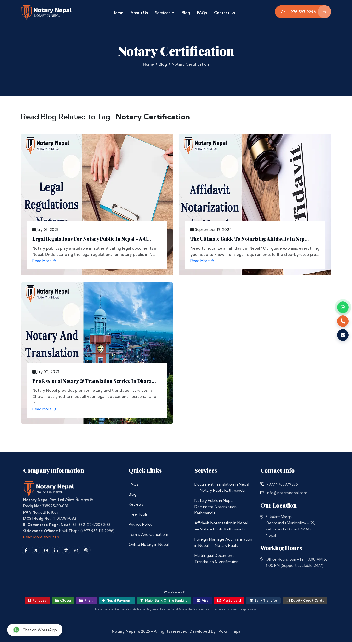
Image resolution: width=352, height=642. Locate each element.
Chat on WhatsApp (40, 629)
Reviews (136, 504)
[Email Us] (262, 493)
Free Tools (138, 514)
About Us (139, 12)
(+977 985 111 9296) (97, 530)
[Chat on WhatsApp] (343, 307)
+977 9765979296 (282, 484)
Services (163, 12)
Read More (42, 260)
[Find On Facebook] (26, 550)
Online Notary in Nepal (149, 544)
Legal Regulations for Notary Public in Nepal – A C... (91, 238)
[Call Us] (262, 484)
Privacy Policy (140, 524)
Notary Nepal (124, 631)
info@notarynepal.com (287, 492)
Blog (186, 12)
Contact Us (224, 12)
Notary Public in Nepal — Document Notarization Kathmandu (216, 506)
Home (117, 12)
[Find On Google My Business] (66, 550)
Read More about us (41, 537)
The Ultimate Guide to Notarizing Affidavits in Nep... (249, 238)
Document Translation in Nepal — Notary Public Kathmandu (221, 487)
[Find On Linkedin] (56, 550)
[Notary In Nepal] (48, 488)
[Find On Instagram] (46, 550)
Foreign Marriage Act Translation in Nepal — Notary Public (223, 542)
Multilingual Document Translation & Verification (216, 558)
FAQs (202, 12)
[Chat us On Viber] (86, 550)
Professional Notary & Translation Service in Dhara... (94, 381)
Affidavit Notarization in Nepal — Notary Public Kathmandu (221, 525)
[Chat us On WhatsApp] (76, 550)
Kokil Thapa (229, 631)
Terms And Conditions (149, 534)
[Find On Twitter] (36, 550)
